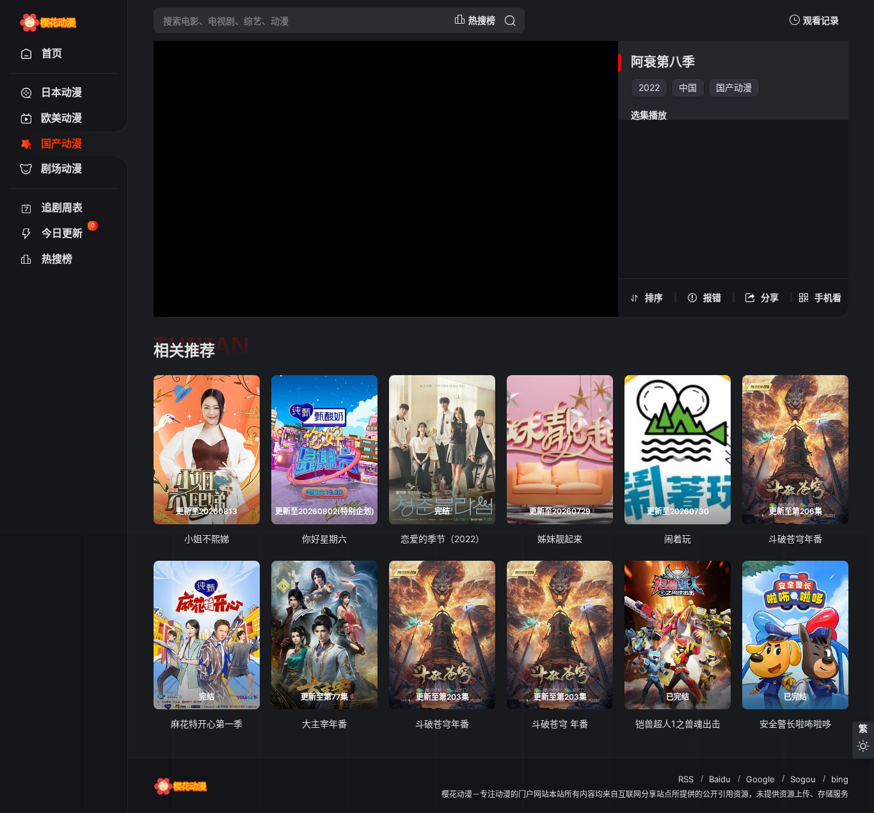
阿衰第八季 (663, 62)
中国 (688, 87)
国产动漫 (734, 87)
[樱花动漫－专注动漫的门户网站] (48, 20)
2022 (649, 87)
